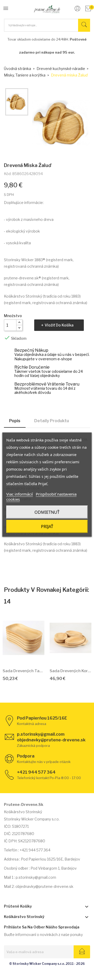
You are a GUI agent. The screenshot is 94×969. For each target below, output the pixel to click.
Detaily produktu (51, 420)
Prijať (47, 526)
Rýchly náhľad (29, 656)
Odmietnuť (47, 512)
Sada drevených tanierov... (23, 671)
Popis (14, 420)
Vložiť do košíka (59, 325)
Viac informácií (19, 493)
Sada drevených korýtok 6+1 (70, 671)
